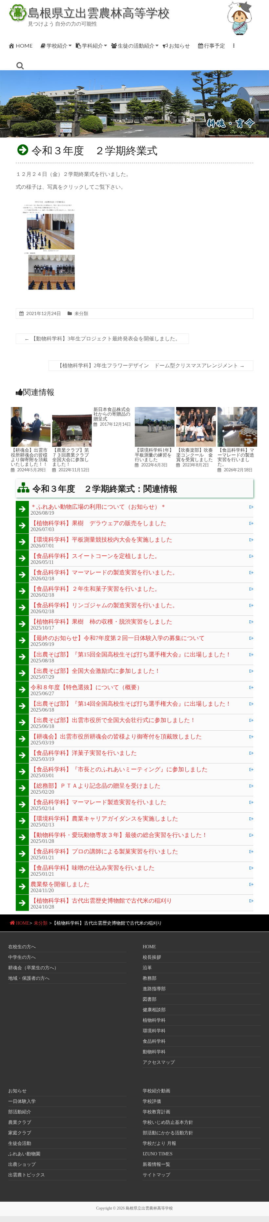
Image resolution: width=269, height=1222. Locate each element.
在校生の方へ (22, 946)
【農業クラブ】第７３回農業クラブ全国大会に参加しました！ (70, 457)
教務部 (149, 978)
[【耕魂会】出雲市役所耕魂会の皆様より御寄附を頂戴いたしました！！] (31, 410)
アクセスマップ (159, 1062)
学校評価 (152, 1101)
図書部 (149, 999)
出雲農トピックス (26, 1174)
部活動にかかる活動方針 (168, 1132)
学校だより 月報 (159, 1143)
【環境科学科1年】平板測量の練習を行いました (154, 454)
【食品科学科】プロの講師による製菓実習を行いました (104, 852)
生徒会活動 (19, 1143)
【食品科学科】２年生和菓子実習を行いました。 (95, 589)
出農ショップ (22, 1164)
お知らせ (179, 45)
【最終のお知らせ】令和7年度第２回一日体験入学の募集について (118, 638)
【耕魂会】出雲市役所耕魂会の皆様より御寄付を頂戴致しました (116, 737)
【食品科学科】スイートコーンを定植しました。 (95, 556)
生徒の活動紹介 (136, 45)
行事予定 (214, 45)
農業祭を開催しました (60, 885)
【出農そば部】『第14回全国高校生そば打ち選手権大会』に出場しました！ (131, 704)
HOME (24, 45)
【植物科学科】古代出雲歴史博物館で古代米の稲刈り (101, 901)
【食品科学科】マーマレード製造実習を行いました (98, 802)
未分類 (81, 313)
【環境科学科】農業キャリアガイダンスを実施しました (104, 819)
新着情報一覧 (156, 1164)
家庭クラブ (19, 1132)
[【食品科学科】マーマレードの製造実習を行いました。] (237, 410)
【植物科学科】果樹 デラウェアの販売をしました (98, 523)
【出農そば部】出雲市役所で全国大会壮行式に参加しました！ (113, 720)
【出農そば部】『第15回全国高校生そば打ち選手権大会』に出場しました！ (131, 655)
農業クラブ (19, 1122)
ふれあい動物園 (24, 1153)
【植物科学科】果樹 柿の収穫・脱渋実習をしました (101, 622)
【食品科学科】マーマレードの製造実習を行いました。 (235, 457)
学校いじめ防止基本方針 (168, 1122)
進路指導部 (154, 988)
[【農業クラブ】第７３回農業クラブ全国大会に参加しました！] (72, 410)
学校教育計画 (156, 1111)
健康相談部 (154, 1009)
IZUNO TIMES (158, 1153)
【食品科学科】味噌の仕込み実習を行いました (93, 868)
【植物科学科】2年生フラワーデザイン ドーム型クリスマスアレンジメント (151, 365)
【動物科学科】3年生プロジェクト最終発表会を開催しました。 (102, 338)
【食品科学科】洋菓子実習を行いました (84, 753)
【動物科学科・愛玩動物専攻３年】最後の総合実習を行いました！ (119, 835)
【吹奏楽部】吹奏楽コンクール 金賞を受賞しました (194, 454)
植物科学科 (154, 1020)
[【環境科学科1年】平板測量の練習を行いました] (155, 410)
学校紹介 (57, 45)
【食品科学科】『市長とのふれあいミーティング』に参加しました (119, 770)
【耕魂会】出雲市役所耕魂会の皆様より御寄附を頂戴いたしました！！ (29, 457)
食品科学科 (154, 1041)
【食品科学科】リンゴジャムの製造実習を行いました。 (104, 606)
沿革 (147, 967)
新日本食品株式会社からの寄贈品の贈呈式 (111, 414)
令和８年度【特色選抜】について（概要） (87, 688)
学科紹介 (92, 45)
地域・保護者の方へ (29, 978)
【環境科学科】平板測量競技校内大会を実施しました (101, 540)
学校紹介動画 (156, 1090)
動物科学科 (154, 1051)
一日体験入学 (22, 1101)
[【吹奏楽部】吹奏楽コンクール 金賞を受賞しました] (196, 410)
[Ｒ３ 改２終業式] (50, 199)
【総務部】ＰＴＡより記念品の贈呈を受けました (95, 786)
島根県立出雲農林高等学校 (99, 12)
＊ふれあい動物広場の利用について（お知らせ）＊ (98, 507)
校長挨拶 (152, 957)
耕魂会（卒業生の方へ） (33, 967)
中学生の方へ (22, 957)
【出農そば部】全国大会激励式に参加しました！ (95, 671)
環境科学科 (154, 1030)
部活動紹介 (19, 1111)
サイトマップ (156, 1174)
